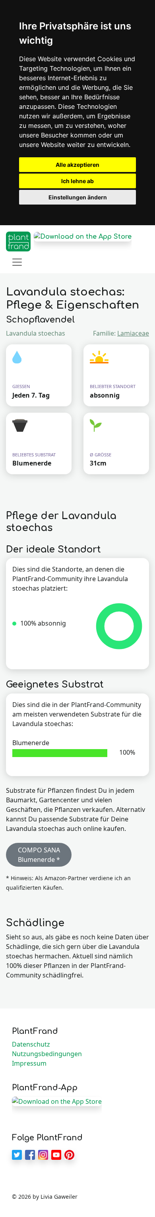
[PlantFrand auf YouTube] (56, 1153)
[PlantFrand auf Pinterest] (69, 1153)
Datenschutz (31, 1044)
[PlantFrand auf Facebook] (30, 1153)
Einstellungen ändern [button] (77, 197)
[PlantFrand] (18, 241)
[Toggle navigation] (17, 262)
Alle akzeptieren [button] (77, 164)
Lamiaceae (133, 333)
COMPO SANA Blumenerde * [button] (39, 855)
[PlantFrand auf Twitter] (17, 1153)
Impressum (29, 1063)
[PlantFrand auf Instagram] (43, 1153)
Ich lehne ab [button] (77, 181)
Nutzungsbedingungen (47, 1053)
